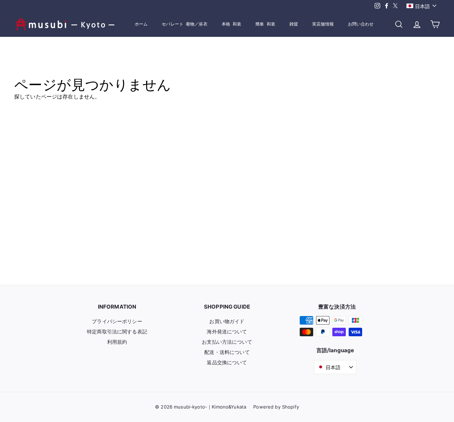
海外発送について (227, 331)
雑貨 (293, 24)
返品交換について (227, 362)
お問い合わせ (361, 24)
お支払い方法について (227, 342)
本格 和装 (232, 24)
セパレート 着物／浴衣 (184, 24)
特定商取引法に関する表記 (117, 331)
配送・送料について (226, 352)
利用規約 (117, 342)
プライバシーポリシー (117, 321)
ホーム (141, 24)
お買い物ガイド (226, 321)
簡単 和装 (265, 24)
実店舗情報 (323, 24)
